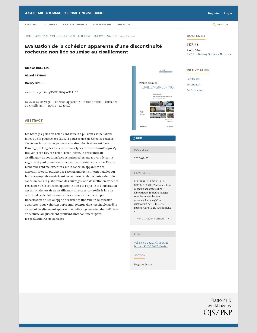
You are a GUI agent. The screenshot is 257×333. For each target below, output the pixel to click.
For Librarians (195, 90)
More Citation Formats (150, 218)
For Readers (194, 79)
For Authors (194, 84)
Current (31, 24)
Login (228, 13)
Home (29, 35)
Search (222, 24)
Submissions (102, 24)
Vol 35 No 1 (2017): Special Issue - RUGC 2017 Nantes (83, 35)
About (122, 24)
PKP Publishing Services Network (209, 54)
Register (214, 13)
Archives (50, 24)
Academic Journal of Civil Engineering (64, 13)
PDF (138, 138)
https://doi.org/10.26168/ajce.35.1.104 (55, 92)
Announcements (75, 24)
